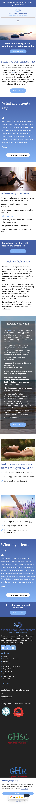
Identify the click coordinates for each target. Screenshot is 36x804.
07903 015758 (6, 697)
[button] (18, 21)
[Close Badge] (27, 795)
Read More (24, 788)
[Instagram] (8, 647)
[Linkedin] (13, 647)
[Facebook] (3, 647)
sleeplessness (7, 216)
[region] (18, 791)
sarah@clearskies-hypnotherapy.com (15, 690)
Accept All (18, 793)
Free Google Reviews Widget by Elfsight (18, 801)
